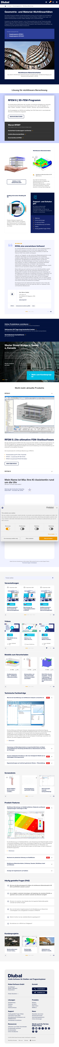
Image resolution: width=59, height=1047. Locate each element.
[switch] (22, 529)
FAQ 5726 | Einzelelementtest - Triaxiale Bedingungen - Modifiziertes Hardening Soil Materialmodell (47, 678)
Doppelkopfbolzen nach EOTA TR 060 (29, 789)
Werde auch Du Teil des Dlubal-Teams (40, 1024)
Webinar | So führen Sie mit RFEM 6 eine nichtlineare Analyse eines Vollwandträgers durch (28, 638)
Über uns (21, 1040)
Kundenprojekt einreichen (14, 1028)
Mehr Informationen (16, 116)
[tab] (26, 311)
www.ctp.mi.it (22, 300)
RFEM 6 (12, 305)
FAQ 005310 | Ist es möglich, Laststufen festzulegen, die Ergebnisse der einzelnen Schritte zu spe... (12, 638)
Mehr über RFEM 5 (11, 463)
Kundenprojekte (11, 934)
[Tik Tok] (33, 1031)
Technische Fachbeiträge (15, 693)
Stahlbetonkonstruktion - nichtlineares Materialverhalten (12, 676)
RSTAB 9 (34, 1004)
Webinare (37, 218)
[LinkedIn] (46, 1028)
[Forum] (33, 1028)
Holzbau (10, 1006)
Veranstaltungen (12, 583)
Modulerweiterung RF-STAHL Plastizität (16, 454)
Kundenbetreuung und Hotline (42, 224)
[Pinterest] (49, 1028)
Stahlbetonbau (12, 1002)
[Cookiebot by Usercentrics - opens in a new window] (47, 508)
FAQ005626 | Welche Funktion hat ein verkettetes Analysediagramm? (47, 638)
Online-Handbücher (13, 1031)
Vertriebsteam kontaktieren (15, 1020)
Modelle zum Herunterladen (16, 181)
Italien (33, 305)
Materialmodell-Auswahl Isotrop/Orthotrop (46, 790)
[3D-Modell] (33, 157)
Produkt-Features (12, 803)
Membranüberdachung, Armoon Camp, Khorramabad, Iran (12, 950)
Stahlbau (10, 1004)
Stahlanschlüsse (12, 1007)
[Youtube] (36, 1028)
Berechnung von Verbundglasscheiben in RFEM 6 (29, 609)
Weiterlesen (11, 740)
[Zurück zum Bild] (36, 157)
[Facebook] (39, 1028)
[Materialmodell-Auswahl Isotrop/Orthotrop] (46, 781)
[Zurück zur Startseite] (5, 2)
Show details (51, 534)
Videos (36, 226)
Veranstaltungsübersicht (38, 1017)
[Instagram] (36, 1031)
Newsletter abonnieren (37, 1014)
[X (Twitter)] (43, 1028)
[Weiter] (53, 615)
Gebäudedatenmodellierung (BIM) (23, 305)
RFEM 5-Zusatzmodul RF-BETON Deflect (16, 459)
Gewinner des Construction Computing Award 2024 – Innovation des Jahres (14, 489)
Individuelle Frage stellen (14, 1015)
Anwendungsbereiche (17, 6)
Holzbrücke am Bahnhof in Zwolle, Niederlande (46, 950)
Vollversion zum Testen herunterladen (17, 1026)
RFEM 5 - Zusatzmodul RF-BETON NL (15, 456)
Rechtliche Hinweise (12, 1040)
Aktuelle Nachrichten (37, 1015)
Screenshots (10, 773)
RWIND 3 (34, 1007)
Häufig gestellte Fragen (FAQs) (42, 228)
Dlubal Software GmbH (16, 984)
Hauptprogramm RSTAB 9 (16, 36)
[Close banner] (56, 507)
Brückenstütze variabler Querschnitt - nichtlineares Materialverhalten (29, 676)
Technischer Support (26, 562)
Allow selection (29, 538)
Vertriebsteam (34, 562)
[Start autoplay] (5, 615)
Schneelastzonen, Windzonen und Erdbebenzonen (16, 1018)
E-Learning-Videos (39, 222)
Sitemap (26, 1040)
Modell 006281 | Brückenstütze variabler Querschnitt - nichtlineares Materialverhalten (11, 790)
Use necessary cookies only (11, 538)
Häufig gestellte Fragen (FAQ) (17, 881)
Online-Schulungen (40, 220)
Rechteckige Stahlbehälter (28, 950)
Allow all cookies (48, 538)
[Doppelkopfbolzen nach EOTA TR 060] (29, 781)
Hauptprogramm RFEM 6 (16, 34)
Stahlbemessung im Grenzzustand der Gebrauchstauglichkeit (13, 609)
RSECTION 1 (35, 1006)
